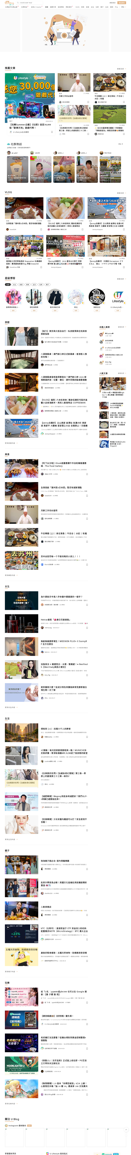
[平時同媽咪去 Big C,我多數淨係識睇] (41, 169)
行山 (116, 7)
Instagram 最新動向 (17, 1125)
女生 (92, 7)
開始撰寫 (122, 3)
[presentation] (6, 31)
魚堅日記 (96, 307)
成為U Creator (36, 7)
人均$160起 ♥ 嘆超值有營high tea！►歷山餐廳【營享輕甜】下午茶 (113, 394)
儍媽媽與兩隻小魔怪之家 (13, 307)
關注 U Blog (12, 1119)
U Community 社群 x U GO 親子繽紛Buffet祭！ (53, 53)
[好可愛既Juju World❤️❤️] (64, 169)
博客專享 (69, 7)
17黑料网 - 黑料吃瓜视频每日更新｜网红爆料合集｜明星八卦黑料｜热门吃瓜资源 (117, 415)
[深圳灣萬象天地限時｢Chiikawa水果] (110, 169)
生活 (106, 7)
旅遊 (87, 7)
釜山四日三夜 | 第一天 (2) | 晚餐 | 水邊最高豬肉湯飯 (118, 425)
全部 (7, 284)
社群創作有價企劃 (11, 7)
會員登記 (113, 3)
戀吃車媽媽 (34, 307)
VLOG (77, 7)
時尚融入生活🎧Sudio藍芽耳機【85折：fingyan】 (117, 444)
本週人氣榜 (104, 327)
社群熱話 (24, 7)
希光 (76, 307)
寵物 (111, 7)
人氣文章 (103, 373)
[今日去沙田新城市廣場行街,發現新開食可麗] (17, 169)
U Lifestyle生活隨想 (118, 307)
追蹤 (13, 310)
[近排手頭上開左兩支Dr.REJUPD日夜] (87, 169)
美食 (82, 7)
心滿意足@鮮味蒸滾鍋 (117, 434)
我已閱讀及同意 (106, 1152)
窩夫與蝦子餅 (55, 307)
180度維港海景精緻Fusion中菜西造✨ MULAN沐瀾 (116, 405)
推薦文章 (53, 7)
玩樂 (97, 7)
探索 (46, 7)
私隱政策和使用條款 (55, 1151)
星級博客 (61, 7)
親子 (102, 7)
